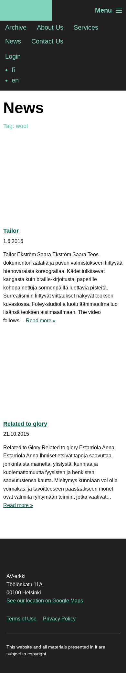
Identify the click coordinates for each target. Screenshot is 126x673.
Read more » (41, 320)
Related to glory (25, 424)
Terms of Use (21, 618)
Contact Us (47, 41)
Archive (15, 27)
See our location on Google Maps (44, 600)
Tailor (11, 231)
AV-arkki (26, 10)
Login (13, 56)
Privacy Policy (59, 618)
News (13, 41)
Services (86, 27)
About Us (50, 27)
